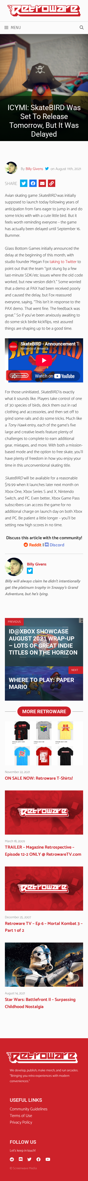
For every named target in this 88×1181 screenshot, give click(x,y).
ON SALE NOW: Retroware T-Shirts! (39, 778)
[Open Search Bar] (81, 28)
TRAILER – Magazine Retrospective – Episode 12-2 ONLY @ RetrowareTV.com (43, 851)
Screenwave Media (25, 1168)
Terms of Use (21, 1115)
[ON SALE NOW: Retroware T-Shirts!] (44, 762)
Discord (56, 545)
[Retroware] (44, 10)
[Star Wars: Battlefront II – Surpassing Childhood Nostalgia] (44, 983)
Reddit (35, 545)
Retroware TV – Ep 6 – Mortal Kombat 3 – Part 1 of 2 (44, 927)
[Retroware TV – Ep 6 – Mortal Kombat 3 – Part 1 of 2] (44, 907)
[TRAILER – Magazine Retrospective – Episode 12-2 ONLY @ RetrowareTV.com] (44, 830)
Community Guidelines (28, 1109)
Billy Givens (34, 169)
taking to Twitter (63, 261)
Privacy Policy (21, 1122)
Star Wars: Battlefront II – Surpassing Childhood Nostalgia (40, 1003)
